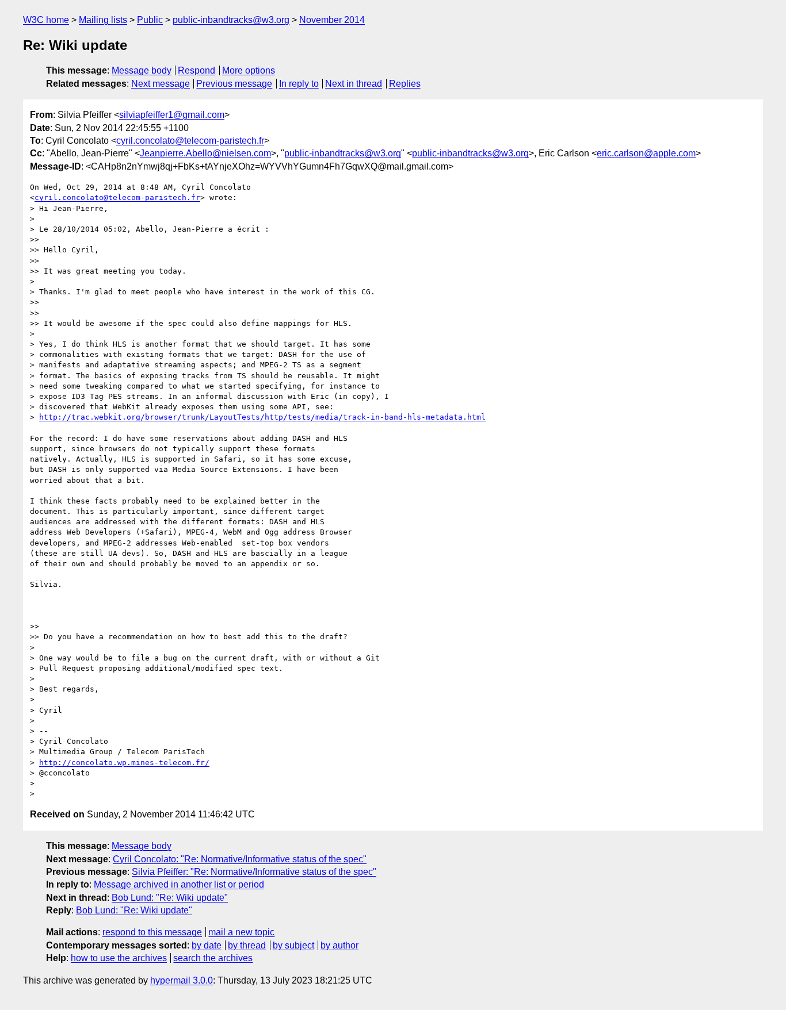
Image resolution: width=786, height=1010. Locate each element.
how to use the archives (119, 958)
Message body (141, 70)
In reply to (299, 84)
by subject (293, 945)
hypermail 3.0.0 (181, 980)
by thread (247, 945)
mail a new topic (241, 932)
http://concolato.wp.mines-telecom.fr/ (124, 762)
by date (207, 945)
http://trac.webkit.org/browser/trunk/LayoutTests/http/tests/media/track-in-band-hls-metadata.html (262, 417)
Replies (405, 84)
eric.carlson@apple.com (646, 153)
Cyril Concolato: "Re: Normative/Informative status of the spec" (240, 859)
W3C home (46, 20)
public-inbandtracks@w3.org (231, 20)
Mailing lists (103, 20)
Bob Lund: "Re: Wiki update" (170, 898)
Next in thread (353, 84)
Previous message (234, 84)
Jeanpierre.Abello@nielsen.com (205, 153)
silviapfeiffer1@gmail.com (171, 115)
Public (150, 20)
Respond (196, 70)
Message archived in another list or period (179, 884)
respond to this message (152, 932)
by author (339, 945)
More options (248, 70)
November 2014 (332, 20)
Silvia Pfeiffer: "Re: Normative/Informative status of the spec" (254, 872)
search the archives (213, 958)
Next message (160, 84)
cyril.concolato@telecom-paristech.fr (190, 140)
